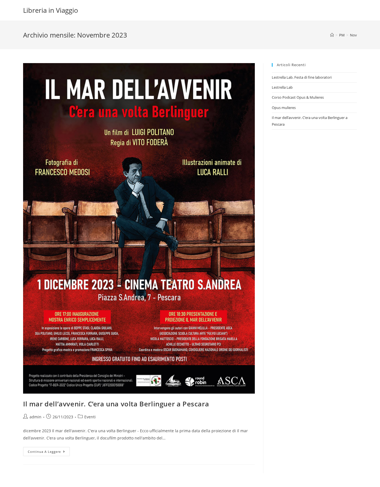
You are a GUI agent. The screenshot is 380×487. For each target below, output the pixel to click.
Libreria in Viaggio (50, 10)
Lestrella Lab (282, 87)
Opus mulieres (284, 107)
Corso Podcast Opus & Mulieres (298, 97)
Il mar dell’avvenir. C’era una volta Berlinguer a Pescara (116, 403)
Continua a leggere (49, 452)
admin (35, 416)
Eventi (90, 416)
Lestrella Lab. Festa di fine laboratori (302, 77)
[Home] (332, 35)
